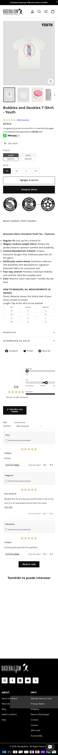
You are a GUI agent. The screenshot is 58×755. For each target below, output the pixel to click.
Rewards (6, 704)
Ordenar (20, 423)
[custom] (5, 680)
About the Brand (9, 699)
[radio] (11, 157)
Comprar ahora (29, 189)
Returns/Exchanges (40, 715)
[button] (16, 120)
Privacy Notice (37, 704)
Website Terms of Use (41, 699)
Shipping (35, 709)
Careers (34, 725)
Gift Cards (35, 731)
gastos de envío (14, 128)
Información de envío (16, 341)
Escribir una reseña (17, 411)
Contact (34, 720)
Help (4, 720)
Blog (4, 709)
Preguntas (9, 332)
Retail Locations (9, 715)
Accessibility (36, 736)
